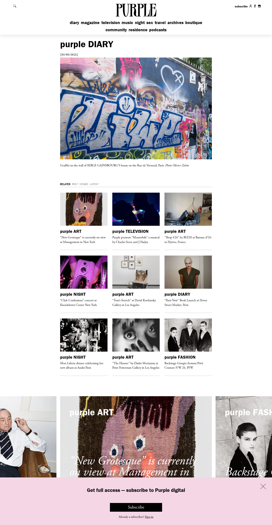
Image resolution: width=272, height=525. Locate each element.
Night (140, 22)
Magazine (90, 22)
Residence (138, 29)
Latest (94, 184)
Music (127, 22)
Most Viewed (80, 184)
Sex (149, 22)
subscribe (241, 6)
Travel (160, 22)
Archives (175, 22)
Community (116, 29)
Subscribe (136, 507)
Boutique (193, 22)
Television (110, 22)
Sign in (149, 517)
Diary (74, 22)
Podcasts (158, 29)
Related (65, 184)
